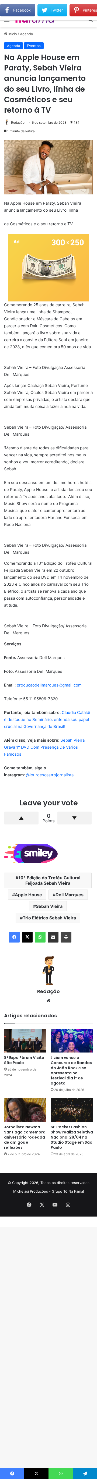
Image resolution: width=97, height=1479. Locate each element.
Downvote (74, 818)
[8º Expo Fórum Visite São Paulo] (25, 1041)
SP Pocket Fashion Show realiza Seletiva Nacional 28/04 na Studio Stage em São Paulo (72, 1137)
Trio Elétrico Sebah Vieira (49, 917)
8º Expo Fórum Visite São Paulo (24, 1060)
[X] (27, 937)
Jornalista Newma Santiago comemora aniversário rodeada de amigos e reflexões (25, 1137)
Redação (18, 122)
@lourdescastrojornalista (50, 774)
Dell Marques (70, 894)
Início (12, 34)
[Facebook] (14, 937)
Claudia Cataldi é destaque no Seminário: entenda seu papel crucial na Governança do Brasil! (47, 719)
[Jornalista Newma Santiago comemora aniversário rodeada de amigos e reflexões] (25, 1110)
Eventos (34, 46)
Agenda (26, 34)
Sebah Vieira (49, 906)
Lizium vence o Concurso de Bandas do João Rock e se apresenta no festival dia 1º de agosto (71, 1070)
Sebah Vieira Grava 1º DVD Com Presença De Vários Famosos (44, 747)
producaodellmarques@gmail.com (49, 685)
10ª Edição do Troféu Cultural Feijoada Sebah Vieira (49, 880)
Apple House (28, 894)
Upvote (21, 818)
